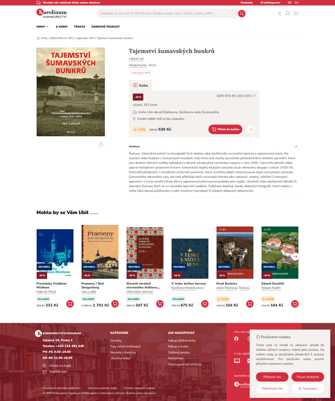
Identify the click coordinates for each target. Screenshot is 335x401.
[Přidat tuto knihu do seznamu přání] (251, 129)
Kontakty (247, 2)
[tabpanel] (194, 113)
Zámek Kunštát (272, 284)
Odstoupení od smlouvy (184, 364)
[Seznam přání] (287, 13)
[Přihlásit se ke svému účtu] (279, 13)
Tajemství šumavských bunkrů (115, 38)
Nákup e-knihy (178, 346)
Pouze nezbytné (308, 377)
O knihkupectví (270, 2)
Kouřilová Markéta (184, 288)
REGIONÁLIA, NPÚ (61, 38)
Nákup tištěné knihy (182, 341)
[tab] (140, 85)
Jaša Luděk (88, 292)
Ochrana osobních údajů (102, 388)
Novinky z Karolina (123, 352)
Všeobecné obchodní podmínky (61, 388)
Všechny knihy (120, 358)
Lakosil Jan (136, 58)
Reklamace (175, 358)
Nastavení (310, 388)
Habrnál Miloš (46, 292)
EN (297, 2)
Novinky (116, 341)
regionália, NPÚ (85, 38)
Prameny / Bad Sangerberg (92, 285)
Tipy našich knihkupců (125, 346)
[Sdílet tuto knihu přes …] (101, 144)
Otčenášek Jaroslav (139, 292)
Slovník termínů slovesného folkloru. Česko (142, 285)
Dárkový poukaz (179, 352)
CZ (290, 2)
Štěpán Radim (271, 288)
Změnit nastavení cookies (140, 388)
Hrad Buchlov (226, 284)
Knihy (44, 38)
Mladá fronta (138, 65)
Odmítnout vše (272, 388)
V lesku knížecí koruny (188, 284)
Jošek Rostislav (226, 288)
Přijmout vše (272, 377)
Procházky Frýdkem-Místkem (51, 285)
